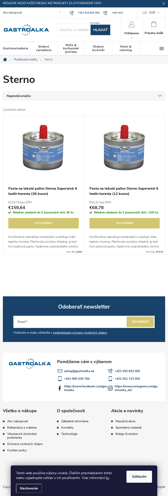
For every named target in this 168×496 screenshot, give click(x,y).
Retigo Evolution (127, 434)
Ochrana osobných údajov (25, 444)
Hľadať (100, 29)
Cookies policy (17, 450)
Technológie (69, 434)
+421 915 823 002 (127, 371)
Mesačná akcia (125, 421)
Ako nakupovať (12, 13)
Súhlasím (139, 476)
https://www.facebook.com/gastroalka (85, 388)
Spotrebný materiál (128, 427)
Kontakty (67, 427)
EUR (152, 13)
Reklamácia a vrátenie (22, 428)
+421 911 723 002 (127, 379)
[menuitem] (16, 48)
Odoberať (140, 322)
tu (107, 477)
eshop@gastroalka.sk (79, 371)
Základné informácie (74, 421)
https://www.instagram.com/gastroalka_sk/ (136, 388)
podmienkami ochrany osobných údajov (80, 333)
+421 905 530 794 (76, 379)
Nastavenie (29, 488)
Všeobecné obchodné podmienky (22, 436)
